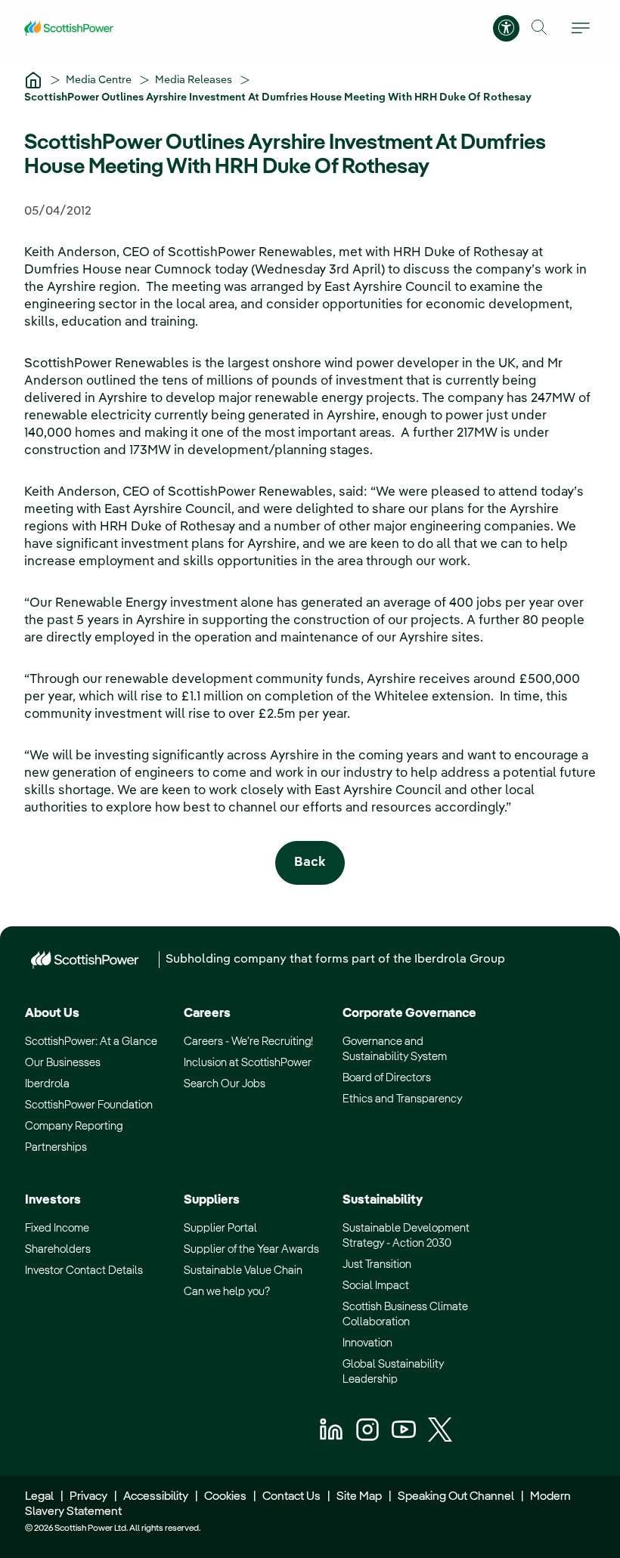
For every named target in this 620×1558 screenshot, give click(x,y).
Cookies (225, 1497)
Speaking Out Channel (456, 1497)
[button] (539, 28)
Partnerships (56, 1147)
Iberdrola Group (459, 960)
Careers (207, 1013)
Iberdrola (47, 1084)
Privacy (88, 1497)
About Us (52, 1013)
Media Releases (194, 80)
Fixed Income (57, 1228)
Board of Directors (387, 1077)
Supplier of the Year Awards (251, 1249)
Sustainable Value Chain (243, 1270)
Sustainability (383, 1200)
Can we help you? (227, 1291)
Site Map (359, 1497)
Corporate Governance (409, 1013)
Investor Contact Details (84, 1270)
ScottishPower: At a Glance (91, 1041)
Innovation (367, 1343)
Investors (53, 1200)
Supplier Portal (220, 1228)
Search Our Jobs (224, 1084)
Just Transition (377, 1264)
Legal (39, 1497)
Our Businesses (63, 1062)
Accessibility (155, 1497)
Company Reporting (73, 1126)
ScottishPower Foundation (89, 1105)
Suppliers (212, 1200)
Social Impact (376, 1285)
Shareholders (58, 1249)
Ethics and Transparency (402, 1099)
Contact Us (291, 1497)
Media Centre (100, 80)
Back (310, 862)
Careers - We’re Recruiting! (248, 1041)
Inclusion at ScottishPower (248, 1062)
